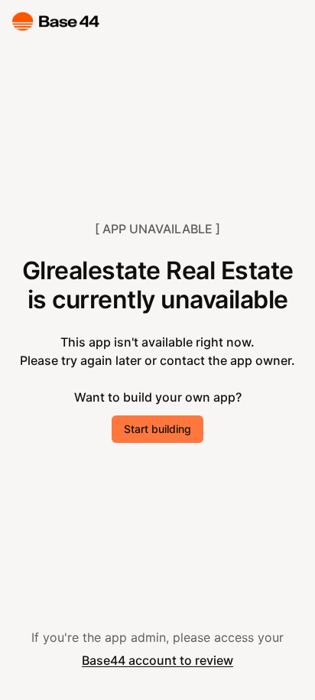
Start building (157, 428)
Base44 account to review (157, 660)
